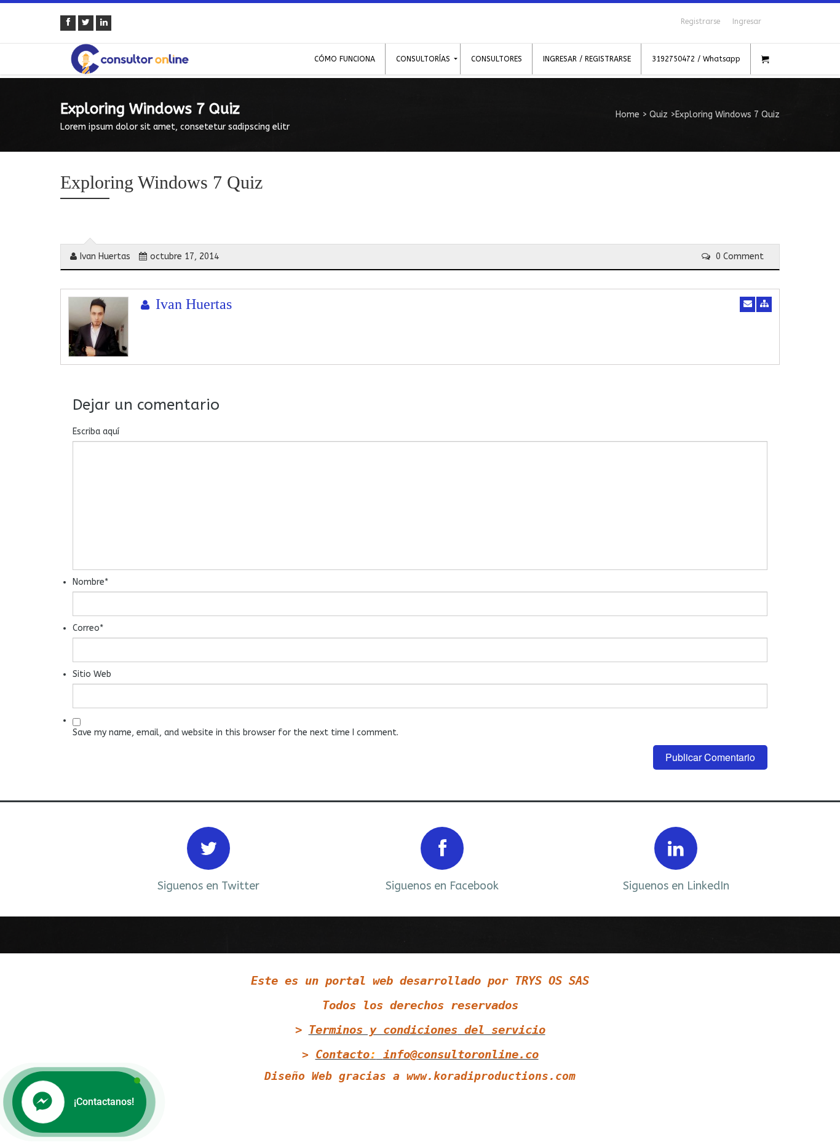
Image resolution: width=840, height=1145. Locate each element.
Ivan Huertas (105, 256)
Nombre (90, 582)
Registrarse (700, 21)
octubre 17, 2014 (184, 256)
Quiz (658, 114)
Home (628, 114)
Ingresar (746, 21)
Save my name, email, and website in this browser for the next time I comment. (235, 732)
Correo (88, 628)
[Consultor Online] (129, 59)
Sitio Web (92, 674)
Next (754, 858)
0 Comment (738, 256)
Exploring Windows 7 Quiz (161, 182)
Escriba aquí (96, 431)
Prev (86, 858)
